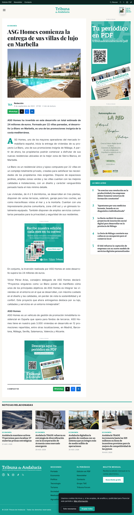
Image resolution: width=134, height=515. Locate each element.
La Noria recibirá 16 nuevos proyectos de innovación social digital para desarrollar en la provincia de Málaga (112, 222)
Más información (81, 501)
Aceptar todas (87, 509)
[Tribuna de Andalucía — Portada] (62, 10)
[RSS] (23, 475)
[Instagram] (127, 2)
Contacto (28, 2)
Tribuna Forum (83, 487)
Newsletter (18, 2)
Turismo (54, 487)
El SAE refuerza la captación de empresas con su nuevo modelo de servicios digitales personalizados (113, 248)
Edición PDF (7, 2)
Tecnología (55, 483)
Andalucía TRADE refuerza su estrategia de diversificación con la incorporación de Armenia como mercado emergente (50, 441)
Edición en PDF (83, 471)
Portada (54, 471)
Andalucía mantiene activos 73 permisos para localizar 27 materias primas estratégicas (17, 438)
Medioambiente (58, 495)
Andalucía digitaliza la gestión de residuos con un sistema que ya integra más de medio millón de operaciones (82, 441)
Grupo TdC (82, 483)
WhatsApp (13, 111)
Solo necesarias (69, 509)
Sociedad (55, 491)
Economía (12, 26)
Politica (54, 479)
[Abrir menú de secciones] (4, 10)
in (32, 111)
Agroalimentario (58, 499)
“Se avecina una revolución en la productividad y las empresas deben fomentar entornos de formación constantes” (112, 194)
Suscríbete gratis (113, 480)
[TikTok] (131, 2)
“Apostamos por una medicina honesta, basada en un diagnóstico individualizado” (111, 208)
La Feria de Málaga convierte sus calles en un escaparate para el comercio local (112, 236)
